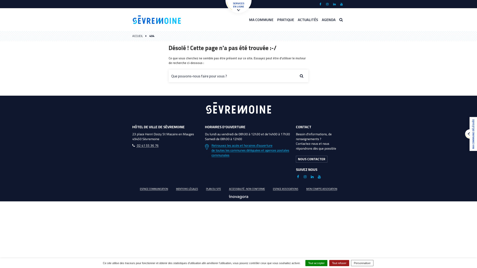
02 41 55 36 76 (147, 145)
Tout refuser (339, 263)
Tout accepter (316, 263)
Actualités (308, 20)
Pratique (285, 20)
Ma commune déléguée (473, 134)
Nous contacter (311, 159)
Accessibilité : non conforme (247, 189)
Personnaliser (362, 263)
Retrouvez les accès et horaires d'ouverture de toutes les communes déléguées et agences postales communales (250, 150)
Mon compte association (321, 189)
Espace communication (154, 189)
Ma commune (261, 20)
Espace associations (285, 189)
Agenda (329, 20)
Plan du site (213, 189)
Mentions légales (187, 189)
